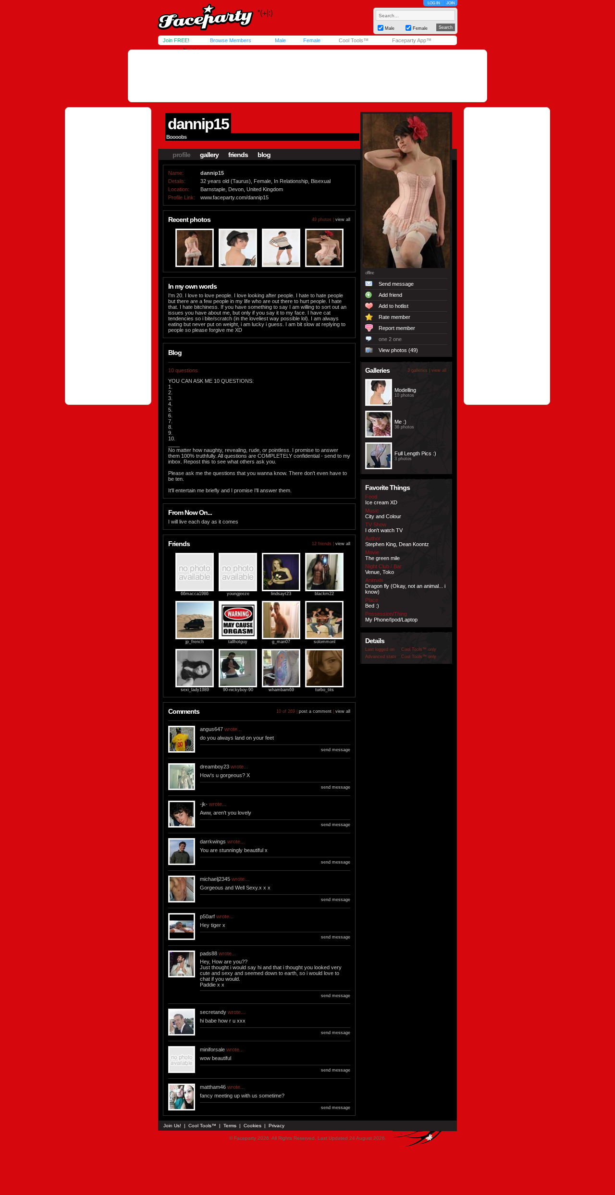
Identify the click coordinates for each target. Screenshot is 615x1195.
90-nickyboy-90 (238, 689)
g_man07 (281, 641)
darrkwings (213, 841)
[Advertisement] (307, 76)
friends (238, 155)
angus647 (211, 729)
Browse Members (230, 40)
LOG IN (434, 3)
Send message (396, 284)
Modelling (405, 390)
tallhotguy (237, 641)
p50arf (207, 916)
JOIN (450, 3)
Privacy (276, 1125)
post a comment (315, 711)
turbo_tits (324, 689)
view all (342, 219)
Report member (397, 328)
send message (335, 749)
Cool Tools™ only (418, 649)
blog (264, 155)
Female (311, 40)
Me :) (400, 422)
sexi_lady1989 (195, 689)
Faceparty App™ (411, 40)
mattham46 (213, 1087)
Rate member (394, 317)
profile (181, 155)
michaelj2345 (215, 879)
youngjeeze (238, 593)
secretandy (213, 1012)
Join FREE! (176, 40)
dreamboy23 (214, 766)
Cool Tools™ (354, 40)
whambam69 (281, 689)
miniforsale (212, 1049)
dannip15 (198, 124)
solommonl (324, 641)
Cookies (252, 1125)
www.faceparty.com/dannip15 (234, 197)
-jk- (204, 804)
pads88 (208, 953)
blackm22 (324, 593)
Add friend (390, 295)
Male (280, 40)
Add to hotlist (393, 306)
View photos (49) (398, 350)
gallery (209, 155)
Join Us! (172, 1125)
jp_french (194, 641)
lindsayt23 (281, 593)
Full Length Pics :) (415, 453)
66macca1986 (195, 593)
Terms (229, 1125)
